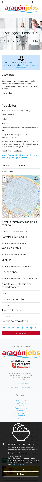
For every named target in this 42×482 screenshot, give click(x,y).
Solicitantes (21, 405)
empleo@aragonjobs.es (21, 384)
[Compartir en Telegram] (4, 327)
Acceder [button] (36, 2)
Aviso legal (28, 387)
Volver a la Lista (21, 333)
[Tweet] (18, 327)
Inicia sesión (32, 62)
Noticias (21, 418)
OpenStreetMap (29, 217)
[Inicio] (21, 8)
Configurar (21, 478)
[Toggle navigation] (3, 16)
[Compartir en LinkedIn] (27, 327)
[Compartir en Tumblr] (36, 327)
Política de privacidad (17, 387)
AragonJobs (21, 400)
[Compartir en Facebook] (22, 327)
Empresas (21, 411)
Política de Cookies (18, 464)
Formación (21, 416)
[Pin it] (31, 327)
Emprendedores (21, 408)
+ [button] (4, 177)
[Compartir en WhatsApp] (9, 327)
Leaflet (21, 217)
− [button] (4, 180)
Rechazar (21, 474)
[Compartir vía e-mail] (13, 327)
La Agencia (21, 403)
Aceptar (21, 470)
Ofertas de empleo (21, 413)
